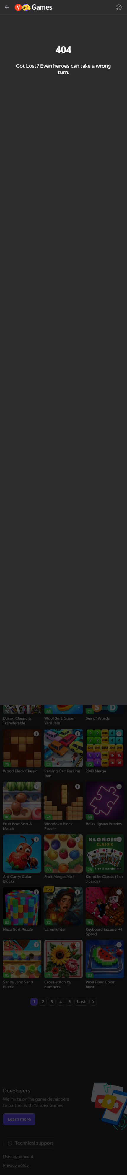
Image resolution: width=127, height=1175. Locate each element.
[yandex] (34, 7)
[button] (63, 587)
